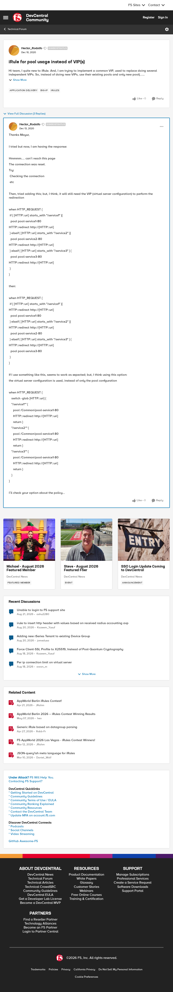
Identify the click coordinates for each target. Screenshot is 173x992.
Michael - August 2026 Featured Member (25, 568)
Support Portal (132, 891)
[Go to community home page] (30, 17)
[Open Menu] (167, 29)
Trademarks (38, 969)
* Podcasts (16, 826)
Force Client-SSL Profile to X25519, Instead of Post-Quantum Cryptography (70, 649)
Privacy (65, 969)
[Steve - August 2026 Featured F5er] (86, 540)
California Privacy (84, 969)
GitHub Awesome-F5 (23, 841)
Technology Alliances (40, 924)
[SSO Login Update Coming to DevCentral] (144, 540)
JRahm (40, 705)
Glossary (86, 883)
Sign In (163, 17)
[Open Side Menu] (5, 17)
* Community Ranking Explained (31, 804)
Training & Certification (86, 899)
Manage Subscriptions (132, 875)
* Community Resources (25, 808)
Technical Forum (17, 29)
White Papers (86, 879)
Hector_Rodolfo (31, 48)
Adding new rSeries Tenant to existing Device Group (53, 636)
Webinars (86, 891)
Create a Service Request (132, 883)
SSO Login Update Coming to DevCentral (143, 568)
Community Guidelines (40, 891)
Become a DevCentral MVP (40, 903)
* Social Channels (21, 830)
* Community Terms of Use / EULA (32, 800)
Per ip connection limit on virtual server (44, 662)
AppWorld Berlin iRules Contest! (39, 701)
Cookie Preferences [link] (86, 977)
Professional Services (133, 879)
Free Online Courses (86, 895)
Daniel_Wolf (43, 757)
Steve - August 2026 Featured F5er (81, 568)
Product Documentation (86, 875)
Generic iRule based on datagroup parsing (47, 727)
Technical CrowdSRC (40, 887)
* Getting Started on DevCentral (31, 792)
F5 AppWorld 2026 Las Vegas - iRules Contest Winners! (56, 740)
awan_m (41, 666)
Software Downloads (132, 887)
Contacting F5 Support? (25, 781)
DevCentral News (17, 576)
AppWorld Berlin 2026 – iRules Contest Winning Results (56, 714)
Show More (20, 80)
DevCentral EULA (40, 895)
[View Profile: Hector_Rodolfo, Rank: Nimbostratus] (14, 50)
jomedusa (43, 640)
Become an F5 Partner (40, 928)
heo (39, 718)
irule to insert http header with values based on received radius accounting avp (72, 623)
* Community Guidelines (25, 796)
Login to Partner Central (40, 932)
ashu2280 (42, 614)
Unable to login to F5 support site (41, 610)
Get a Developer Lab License (40, 899)
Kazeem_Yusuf (46, 627)
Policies (53, 969)
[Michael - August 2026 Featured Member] (29, 540)
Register (148, 17)
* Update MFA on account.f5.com (32, 815)
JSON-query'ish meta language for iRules (46, 753)
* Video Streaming (21, 834)
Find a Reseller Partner (40, 920)
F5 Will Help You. (31, 777)
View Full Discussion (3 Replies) (26, 113)
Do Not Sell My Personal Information (120, 969)
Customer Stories (86, 887)
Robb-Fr (41, 731)
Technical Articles (40, 883)
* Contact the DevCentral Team (30, 811)
